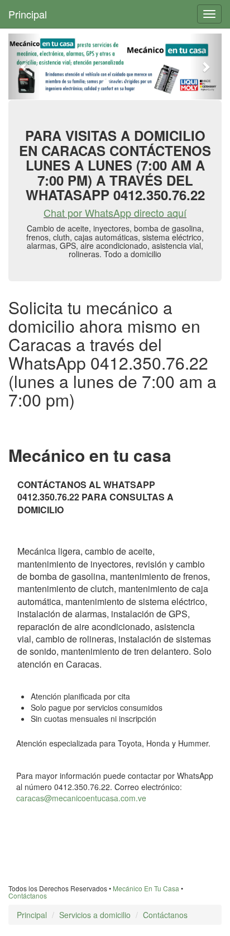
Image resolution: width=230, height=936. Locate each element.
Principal (27, 14)
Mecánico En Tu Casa (146, 888)
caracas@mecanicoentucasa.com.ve (81, 797)
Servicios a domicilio (95, 914)
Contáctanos (27, 895)
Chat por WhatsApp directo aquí (115, 212)
